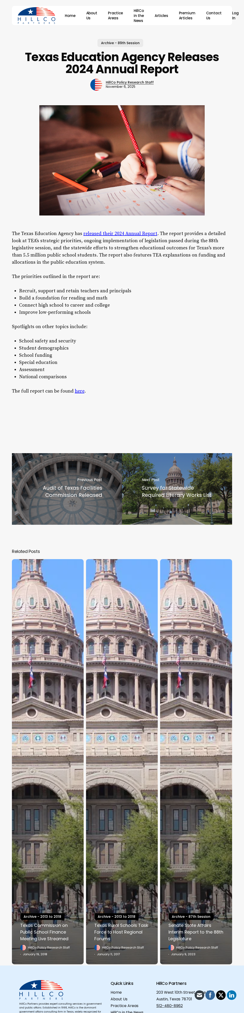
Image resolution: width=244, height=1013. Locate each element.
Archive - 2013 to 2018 (42, 916)
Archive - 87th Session (191, 916)
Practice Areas (124, 1005)
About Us (119, 999)
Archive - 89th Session (120, 43)
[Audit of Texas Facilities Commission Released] (67, 489)
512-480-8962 (169, 1005)
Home (116, 992)
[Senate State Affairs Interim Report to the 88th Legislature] (196, 761)
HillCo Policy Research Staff (130, 82)
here (79, 391)
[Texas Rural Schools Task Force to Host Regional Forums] (122, 761)
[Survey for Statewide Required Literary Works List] (177, 489)
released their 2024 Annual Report (120, 234)
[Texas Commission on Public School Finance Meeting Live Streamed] (48, 761)
